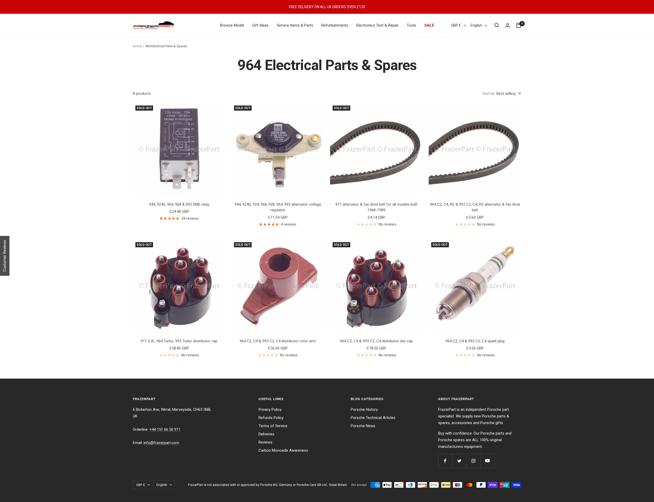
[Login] (507, 25)
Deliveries (266, 434)
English (476, 25)
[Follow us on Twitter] (459, 461)
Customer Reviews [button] (4, 256)
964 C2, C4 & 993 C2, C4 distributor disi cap (376, 341)
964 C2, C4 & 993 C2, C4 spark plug (475, 341)
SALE (429, 25)
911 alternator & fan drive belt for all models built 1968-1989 (376, 207)
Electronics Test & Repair (377, 25)
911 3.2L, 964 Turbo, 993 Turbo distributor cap (179, 341)
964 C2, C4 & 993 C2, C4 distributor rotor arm (278, 341)
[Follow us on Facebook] (445, 461)
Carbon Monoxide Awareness (283, 450)
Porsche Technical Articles (373, 417)
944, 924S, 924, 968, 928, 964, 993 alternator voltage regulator (278, 207)
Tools (411, 25)
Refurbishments (334, 25)
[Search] (497, 25)
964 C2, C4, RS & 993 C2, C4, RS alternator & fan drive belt (475, 207)
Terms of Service (273, 426)
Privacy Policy (270, 409)
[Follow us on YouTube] (487, 461)
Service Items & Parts (295, 25)
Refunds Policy (271, 417)
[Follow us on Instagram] (473, 461)
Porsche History (364, 409)
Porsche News (363, 426)
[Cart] (518, 25)
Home (137, 46)
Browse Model (232, 25)
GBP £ (456, 25)
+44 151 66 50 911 (164, 429)
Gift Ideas (260, 25)
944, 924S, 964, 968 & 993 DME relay (179, 204)
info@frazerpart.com (161, 442)
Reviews (265, 442)
